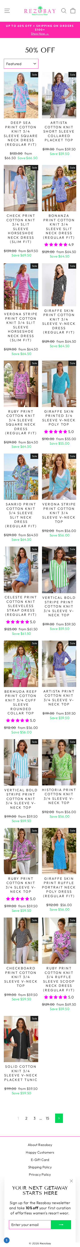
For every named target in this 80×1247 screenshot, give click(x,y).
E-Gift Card (40, 1160)
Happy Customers (40, 1152)
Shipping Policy (40, 1167)
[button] (56, 244)
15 (47, 1118)
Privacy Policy (40, 1174)
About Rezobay (40, 1145)
